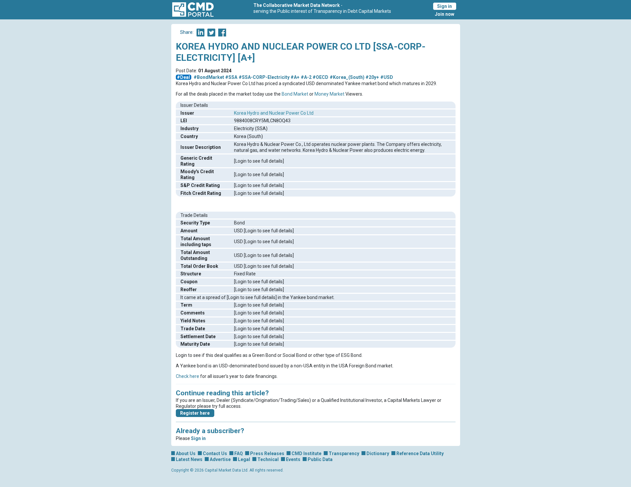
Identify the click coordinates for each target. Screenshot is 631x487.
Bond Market (295, 94)
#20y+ (372, 77)
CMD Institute (306, 453)
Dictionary (377, 453)
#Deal (183, 77)
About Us (186, 453)
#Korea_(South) (347, 77)
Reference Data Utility (420, 453)
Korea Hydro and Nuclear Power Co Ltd (274, 113)
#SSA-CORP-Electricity (264, 77)
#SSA (231, 77)
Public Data (320, 459)
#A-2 (306, 77)
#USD (386, 77)
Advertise (220, 459)
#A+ (295, 77)
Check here (187, 376)
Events (293, 459)
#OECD (320, 77)
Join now (444, 14)
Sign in (444, 6)
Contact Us (215, 453)
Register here (195, 413)
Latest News (189, 459)
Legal (244, 459)
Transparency (344, 453)
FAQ (238, 453)
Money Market (329, 94)
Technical (268, 459)
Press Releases (267, 453)
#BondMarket (209, 77)
